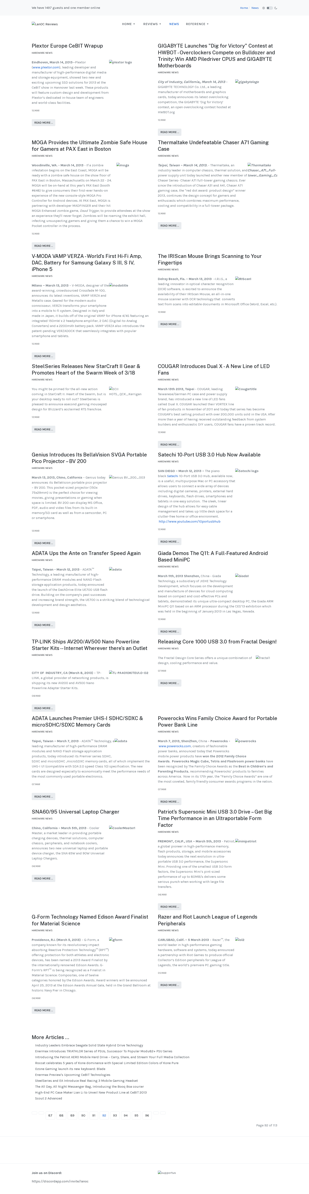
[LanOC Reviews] (45, 24)
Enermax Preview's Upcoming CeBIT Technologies (72, 1075)
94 (126, 1115)
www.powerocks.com (175, 746)
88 (61, 1115)
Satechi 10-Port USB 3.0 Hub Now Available (209, 455)
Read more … (43, 122)
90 (83, 1115)
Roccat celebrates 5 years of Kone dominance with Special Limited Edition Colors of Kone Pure (106, 1063)
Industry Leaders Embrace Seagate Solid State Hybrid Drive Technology (88, 1045)
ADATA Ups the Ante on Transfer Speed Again (86, 553)
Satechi (172, 476)
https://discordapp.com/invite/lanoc (60, 1181)
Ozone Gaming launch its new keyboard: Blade (69, 1069)
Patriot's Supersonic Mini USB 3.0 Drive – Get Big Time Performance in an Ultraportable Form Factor (215, 818)
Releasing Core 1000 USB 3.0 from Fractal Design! (217, 641)
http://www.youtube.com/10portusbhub (190, 521)
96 (147, 1115)
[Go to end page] (163, 1112)
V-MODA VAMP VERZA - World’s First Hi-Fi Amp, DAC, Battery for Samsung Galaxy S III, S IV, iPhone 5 (87, 262)
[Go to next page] (156, 1112)
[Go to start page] (34, 1112)
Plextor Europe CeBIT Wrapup (67, 46)
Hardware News (42, 52)
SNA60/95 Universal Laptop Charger (75, 812)
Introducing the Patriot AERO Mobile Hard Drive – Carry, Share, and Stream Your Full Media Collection (111, 1057)
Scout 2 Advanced (48, 1098)
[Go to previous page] (41, 1112)
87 (50, 1115)
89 (72, 1115)
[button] (129, 24)
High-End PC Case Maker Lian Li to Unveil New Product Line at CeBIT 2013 (90, 1092)
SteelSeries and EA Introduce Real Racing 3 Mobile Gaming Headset (86, 1081)
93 (115, 1115)
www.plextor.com (46, 67)
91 (93, 1115)
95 (136, 1115)
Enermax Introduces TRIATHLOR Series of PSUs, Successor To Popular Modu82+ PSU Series (103, 1051)
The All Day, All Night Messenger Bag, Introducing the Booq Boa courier (89, 1087)
